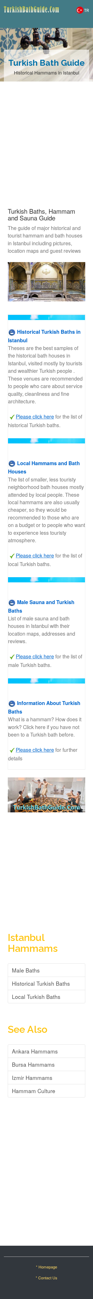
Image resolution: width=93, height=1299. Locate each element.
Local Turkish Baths (36, 996)
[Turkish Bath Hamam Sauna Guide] (23, 14)
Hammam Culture (33, 1091)
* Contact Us (46, 1277)
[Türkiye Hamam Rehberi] (82, 9)
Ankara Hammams (35, 1051)
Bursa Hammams (33, 1064)
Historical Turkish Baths (41, 983)
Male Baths (26, 970)
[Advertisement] (46, 150)
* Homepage (46, 1267)
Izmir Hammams (32, 1077)
